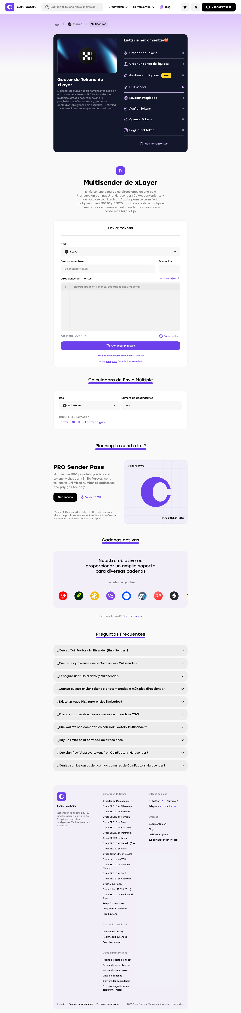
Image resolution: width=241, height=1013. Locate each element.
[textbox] (125, 306)
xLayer (77, 24)
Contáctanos (132, 616)
